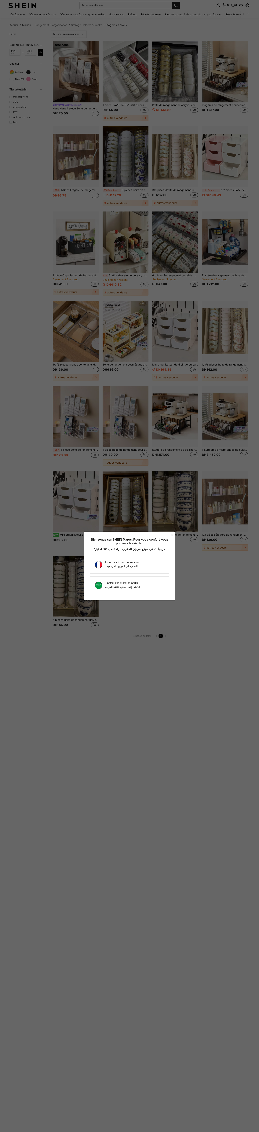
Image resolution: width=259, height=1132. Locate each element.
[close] (172, 535)
